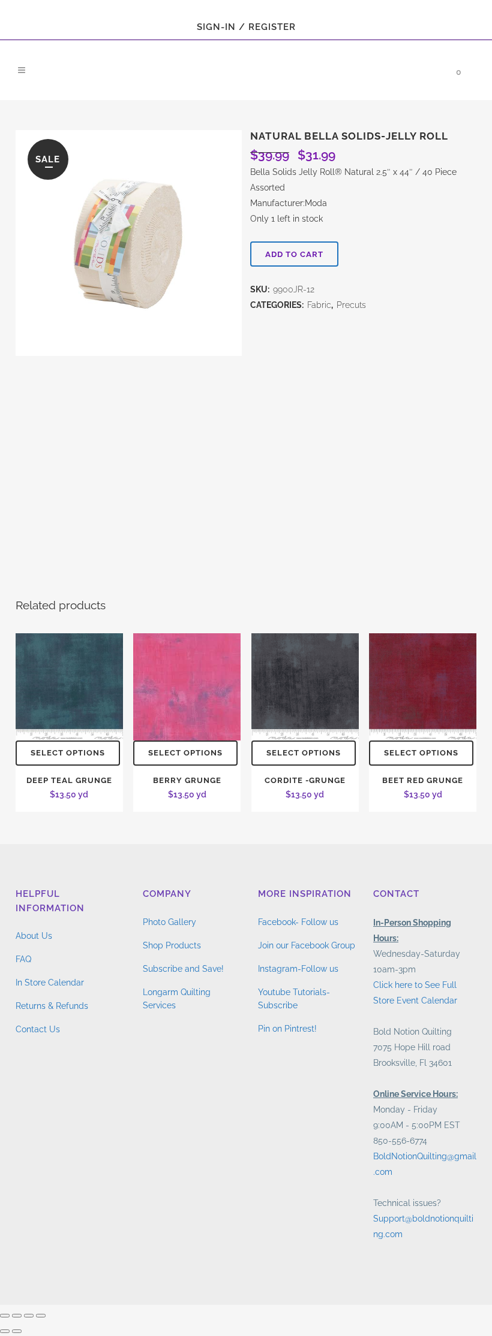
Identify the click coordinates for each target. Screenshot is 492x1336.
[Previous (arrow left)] (5, 1331)
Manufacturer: (277, 203)
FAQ (23, 959)
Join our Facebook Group (306, 945)
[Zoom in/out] (5, 1315)
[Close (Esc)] (41, 1315)
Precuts (351, 305)
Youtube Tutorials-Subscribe (294, 998)
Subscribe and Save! (183, 969)
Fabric (319, 305)
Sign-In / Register (246, 27)
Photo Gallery (169, 922)
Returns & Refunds (52, 1006)
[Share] (29, 1315)
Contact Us (38, 1029)
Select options (68, 752)
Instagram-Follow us (298, 969)
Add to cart (294, 254)
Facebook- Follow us (298, 922)
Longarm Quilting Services (177, 998)
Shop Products (172, 945)
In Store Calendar (50, 982)
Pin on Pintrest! (287, 1028)
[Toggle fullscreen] (17, 1315)
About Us (34, 936)
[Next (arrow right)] (17, 1331)
